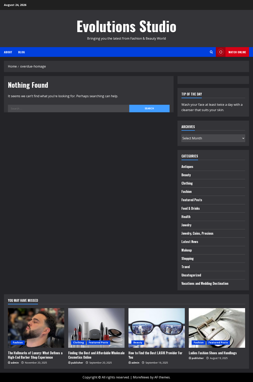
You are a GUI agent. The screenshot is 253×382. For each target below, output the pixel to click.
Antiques (187, 166)
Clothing (187, 183)
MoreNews (141, 377)
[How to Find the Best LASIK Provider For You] (156, 328)
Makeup (186, 250)
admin (15, 362)
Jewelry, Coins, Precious (197, 233)
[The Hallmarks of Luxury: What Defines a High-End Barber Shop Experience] (36, 328)
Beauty (186, 174)
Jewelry (186, 225)
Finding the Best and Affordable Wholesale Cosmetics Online (96, 355)
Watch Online (237, 52)
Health (185, 216)
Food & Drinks (190, 208)
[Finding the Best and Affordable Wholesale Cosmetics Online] (96, 328)
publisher (77, 362)
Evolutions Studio (126, 25)
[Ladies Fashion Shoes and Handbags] (217, 328)
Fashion (186, 191)
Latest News (189, 241)
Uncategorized (191, 275)
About (8, 52)
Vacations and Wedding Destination (204, 283)
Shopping (187, 258)
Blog (21, 52)
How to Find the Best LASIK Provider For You (155, 355)
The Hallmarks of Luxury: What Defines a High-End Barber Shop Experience (35, 355)
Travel (185, 266)
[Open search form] (211, 52)
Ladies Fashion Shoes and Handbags (213, 353)
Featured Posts (191, 199)
